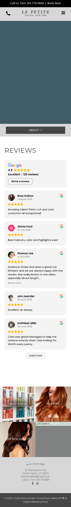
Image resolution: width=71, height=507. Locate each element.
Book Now (54, 3)
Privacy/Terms (43, 498)
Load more (35, 355)
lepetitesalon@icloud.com (35, 476)
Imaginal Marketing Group (35, 501)
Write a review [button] (20, 181)
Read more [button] (14, 283)
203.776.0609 (35, 3)
